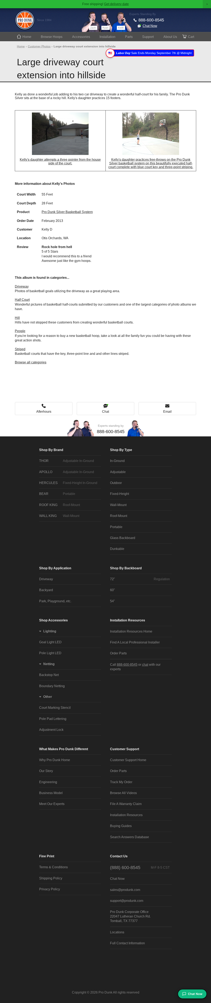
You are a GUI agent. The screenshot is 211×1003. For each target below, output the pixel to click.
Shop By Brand (51, 450)
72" (140, 579)
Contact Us (119, 856)
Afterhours (43, 411)
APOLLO (66, 472)
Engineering (48, 782)
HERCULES (68, 483)
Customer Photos (39, 46)
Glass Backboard (122, 538)
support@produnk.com (126, 900)
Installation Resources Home (131, 631)
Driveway (22, 286)
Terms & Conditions (53, 867)
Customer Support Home (128, 760)
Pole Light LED (50, 653)
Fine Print (46, 856)
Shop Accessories (53, 620)
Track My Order (121, 782)
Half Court (22, 299)
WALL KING (59, 516)
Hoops (51, 37)
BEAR (57, 494)
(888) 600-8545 (140, 867)
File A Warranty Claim (126, 804)
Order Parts (118, 653)
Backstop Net (49, 675)
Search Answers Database (129, 837)
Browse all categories (30, 362)
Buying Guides (121, 826)
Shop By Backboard (126, 568)
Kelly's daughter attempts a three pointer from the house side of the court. (60, 161)
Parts (129, 37)
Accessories (81, 37)
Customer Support (124, 749)
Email (167, 411)
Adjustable (118, 472)
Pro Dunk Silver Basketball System (67, 212)
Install (107, 37)
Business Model (51, 793)
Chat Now (150, 26)
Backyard (46, 590)
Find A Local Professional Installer (135, 642)
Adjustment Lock (51, 729)
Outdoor (116, 483)
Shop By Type (121, 450)
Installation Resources (127, 620)
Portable (116, 527)
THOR (66, 461)
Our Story (46, 771)
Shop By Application (55, 568)
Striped (20, 349)
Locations (117, 932)
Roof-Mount (118, 516)
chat (145, 664)
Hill (17, 318)
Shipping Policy (50, 878)
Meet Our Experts (51, 804)
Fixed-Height (119, 494)
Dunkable (117, 549)
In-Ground (117, 461)
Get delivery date (116, 4)
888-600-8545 (151, 20)
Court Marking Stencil (55, 707)
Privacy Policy (49, 889)
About (170, 37)
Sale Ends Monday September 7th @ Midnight (154, 53)
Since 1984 (44, 20)
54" (112, 601)
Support (148, 37)
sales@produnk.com (125, 890)
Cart (191, 37)
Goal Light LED (50, 642)
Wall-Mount (118, 505)
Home (26, 37)
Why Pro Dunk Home (54, 760)
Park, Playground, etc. (55, 601)
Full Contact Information (127, 943)
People (20, 331)
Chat (105, 411)
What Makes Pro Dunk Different (63, 749)
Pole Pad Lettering (52, 719)
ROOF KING (59, 505)
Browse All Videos (123, 793)
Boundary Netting (52, 686)
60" (112, 590)
